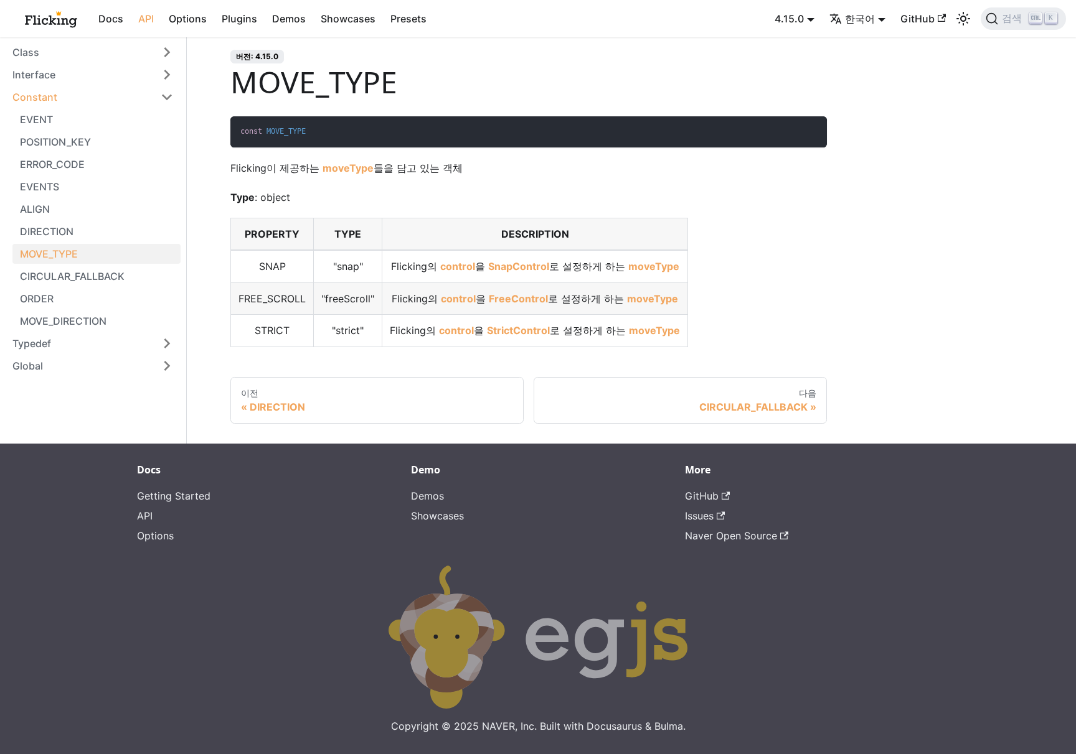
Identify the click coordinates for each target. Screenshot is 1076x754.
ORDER (37, 298)
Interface (33, 74)
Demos (289, 18)
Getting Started (173, 496)
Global (27, 366)
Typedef (31, 343)
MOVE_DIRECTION (63, 321)
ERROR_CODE (52, 164)
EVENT (36, 119)
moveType (348, 168)
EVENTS (39, 186)
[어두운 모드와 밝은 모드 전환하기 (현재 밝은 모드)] (963, 19)
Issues (699, 516)
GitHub (917, 18)
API (146, 18)
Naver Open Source (731, 535)
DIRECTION (46, 231)
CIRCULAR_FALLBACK (72, 276)
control (457, 266)
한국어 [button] (860, 18)
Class (25, 52)
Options (188, 18)
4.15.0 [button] (789, 18)
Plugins (239, 18)
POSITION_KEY (55, 142)
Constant (34, 97)
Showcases (348, 18)
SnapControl (518, 266)
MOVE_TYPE (49, 254)
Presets (408, 18)
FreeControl (518, 298)
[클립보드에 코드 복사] (811, 131)
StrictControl (518, 330)
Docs (110, 18)
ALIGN (35, 209)
